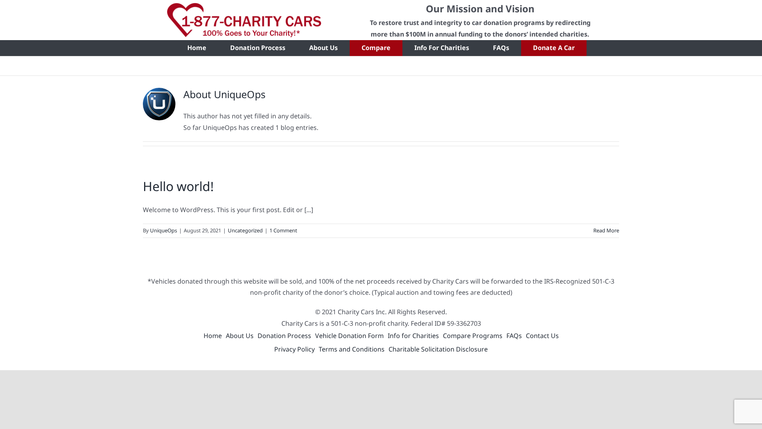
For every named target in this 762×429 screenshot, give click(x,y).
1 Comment (283, 230)
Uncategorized (245, 230)
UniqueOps (163, 230)
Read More (606, 230)
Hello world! (178, 186)
